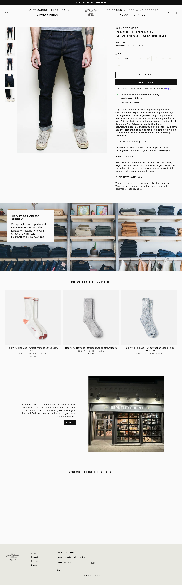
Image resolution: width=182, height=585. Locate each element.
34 (155, 58)
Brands (140, 15)
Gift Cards (38, 10)
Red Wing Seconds (144, 10)
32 (141, 58)
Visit (69, 422)
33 (148, 58)
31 (133, 58)
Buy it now (146, 82)
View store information (130, 102)
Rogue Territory (127, 28)
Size (118, 54)
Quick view (33, 343)
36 (170, 58)
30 (126, 58)
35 (163, 58)
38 (119, 65)
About (125, 15)
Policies (34, 561)
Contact (34, 557)
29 (119, 58)
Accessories (48, 15)
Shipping (119, 45)
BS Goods (115, 10)
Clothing (59, 10)
